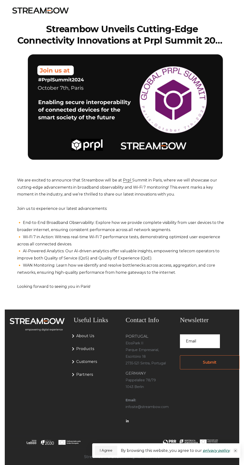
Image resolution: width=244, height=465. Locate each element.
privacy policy (216, 450)
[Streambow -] (40, 10)
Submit (209, 362)
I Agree (106, 450)
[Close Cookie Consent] (235, 450)
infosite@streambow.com (147, 407)
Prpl (127, 180)
